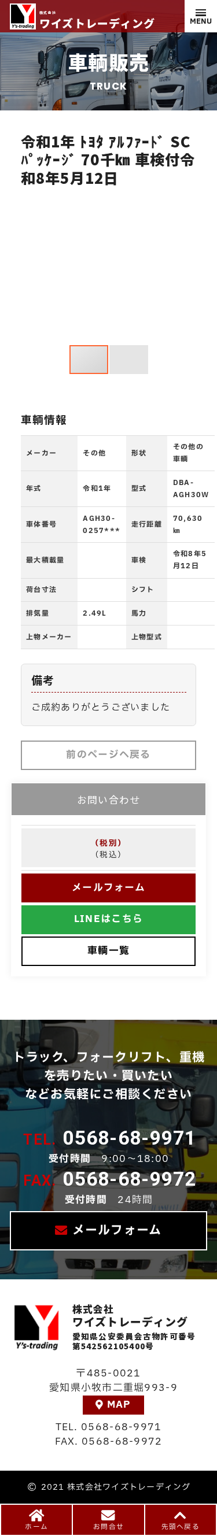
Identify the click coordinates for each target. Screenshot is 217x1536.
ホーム (36, 1527)
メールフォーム (108, 887)
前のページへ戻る (108, 754)
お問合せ (108, 1527)
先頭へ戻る (180, 1527)
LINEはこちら (108, 919)
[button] (31, 267)
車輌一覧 (108, 950)
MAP (119, 1404)
